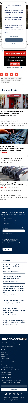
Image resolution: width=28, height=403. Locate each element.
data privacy (24, 155)
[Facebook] (6, 394)
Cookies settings (14, 36)
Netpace (14, 401)
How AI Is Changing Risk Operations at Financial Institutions (11, 266)
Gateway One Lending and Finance (12, 78)
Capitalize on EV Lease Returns (13, 300)
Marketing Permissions (7, 233)
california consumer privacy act (7, 155)
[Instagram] (22, 394)
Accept (14, 40)
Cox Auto (18, 155)
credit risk (3, 192)
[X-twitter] (14, 394)
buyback (9, 121)
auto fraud (3, 121)
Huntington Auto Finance (7, 80)
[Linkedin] (10, 394)
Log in (21, 67)
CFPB (2, 190)
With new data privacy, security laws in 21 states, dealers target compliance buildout (12, 148)
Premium (17, 80)
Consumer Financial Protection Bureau (13, 190)
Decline (14, 43)
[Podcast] (18, 394)
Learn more (9, 245)
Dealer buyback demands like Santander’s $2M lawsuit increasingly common (11, 113)
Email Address (6, 228)
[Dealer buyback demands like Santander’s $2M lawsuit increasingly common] (14, 101)
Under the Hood (5, 82)
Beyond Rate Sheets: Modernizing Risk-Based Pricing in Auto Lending (14, 310)
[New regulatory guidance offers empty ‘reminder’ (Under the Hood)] (14, 173)
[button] (25, 3)
